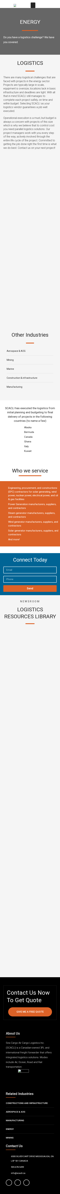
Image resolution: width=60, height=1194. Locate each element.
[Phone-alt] (52, 5)
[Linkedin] (26, 1183)
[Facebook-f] (9, 1183)
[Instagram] (17, 1183)
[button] (33, 5)
